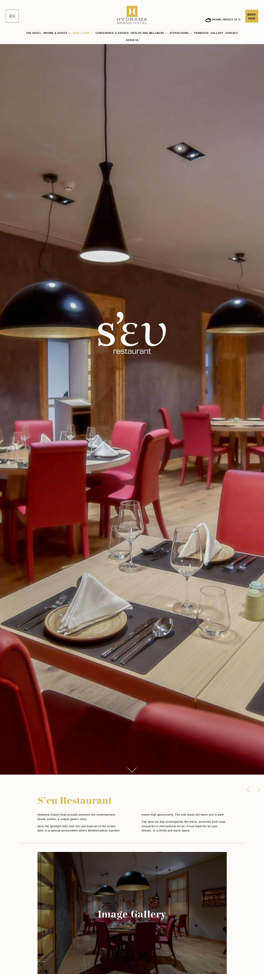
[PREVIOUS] (248, 789)
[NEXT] (259, 789)
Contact (231, 33)
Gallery (216, 33)
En (12, 16)
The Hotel (33, 33)
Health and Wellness (147, 33)
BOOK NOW (251, 17)
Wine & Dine (81, 33)
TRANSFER (201, 33)
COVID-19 (132, 40)
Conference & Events (112, 33)
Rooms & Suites (55, 33)
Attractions (179, 33)
